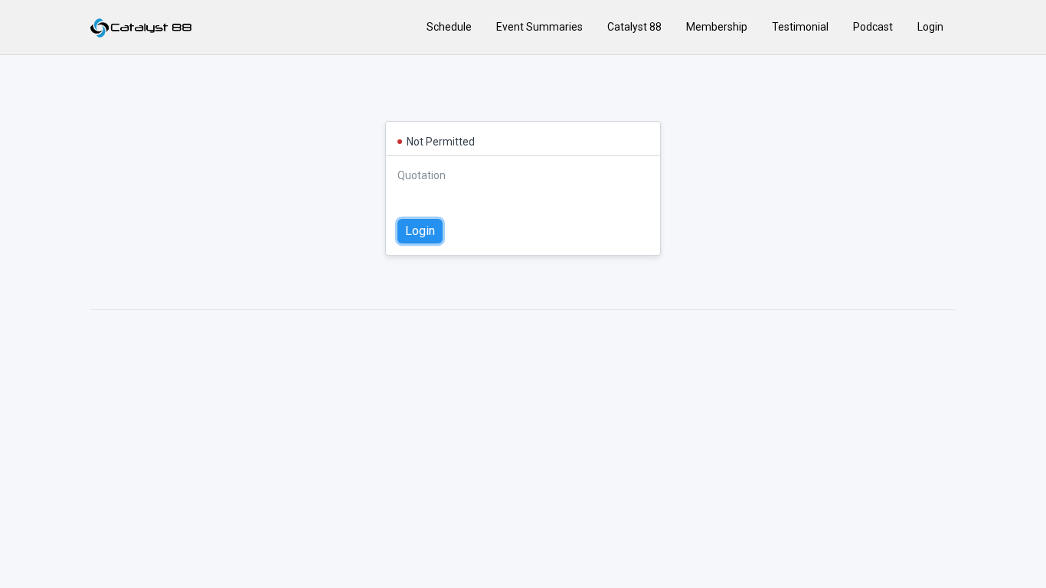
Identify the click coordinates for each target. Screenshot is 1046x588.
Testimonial (800, 27)
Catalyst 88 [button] (634, 27)
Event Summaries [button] (539, 27)
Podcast (873, 27)
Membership (716, 27)
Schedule (449, 27)
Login (930, 27)
